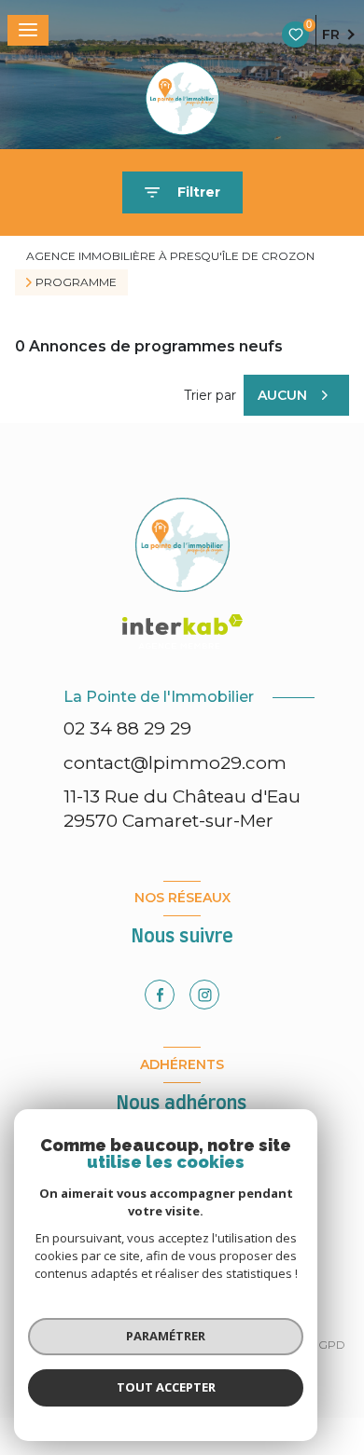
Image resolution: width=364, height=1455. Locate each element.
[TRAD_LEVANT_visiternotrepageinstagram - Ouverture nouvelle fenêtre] (204, 994)
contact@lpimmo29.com (175, 763)
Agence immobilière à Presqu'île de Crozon (170, 256)
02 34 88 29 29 (127, 728)
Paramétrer (165, 1335)
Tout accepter (166, 1387)
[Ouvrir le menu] (28, 30)
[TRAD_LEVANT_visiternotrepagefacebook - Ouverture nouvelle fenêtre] (160, 994)
